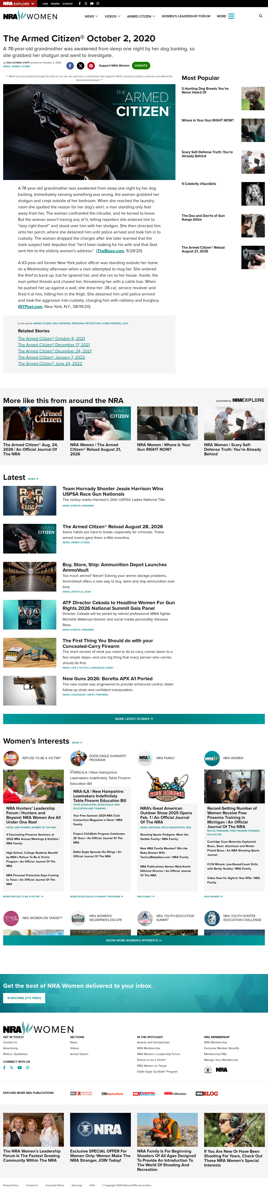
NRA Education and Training (96, 806)
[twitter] (80, 63)
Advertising (10, 1048)
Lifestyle (77, 592)
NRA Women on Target (152, 1066)
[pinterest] (91, 63)
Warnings (77, 1185)
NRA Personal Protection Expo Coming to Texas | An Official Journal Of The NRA (32, 879)
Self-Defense (62, 323)
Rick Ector (214, 834)
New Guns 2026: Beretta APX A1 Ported (108, 678)
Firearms (88, 506)
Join (45, 4)
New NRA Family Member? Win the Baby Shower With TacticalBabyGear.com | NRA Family (164, 852)
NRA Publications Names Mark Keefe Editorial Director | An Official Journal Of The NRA (165, 871)
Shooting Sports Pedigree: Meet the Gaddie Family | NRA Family (164, 836)
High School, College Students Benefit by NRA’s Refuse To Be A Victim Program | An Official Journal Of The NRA (32, 859)
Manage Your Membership (221, 1060)
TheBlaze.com (110, 251)
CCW (125, 323)
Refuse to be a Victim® (151, 1060)
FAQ (92, 1185)
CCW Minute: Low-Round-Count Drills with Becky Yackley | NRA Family (232, 866)
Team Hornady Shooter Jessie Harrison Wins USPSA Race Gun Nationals (113, 491)
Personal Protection (86, 323)
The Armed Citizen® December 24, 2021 (54, 351)
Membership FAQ (215, 1054)
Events (75, 506)
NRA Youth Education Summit (175, 917)
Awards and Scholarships (153, 1042)
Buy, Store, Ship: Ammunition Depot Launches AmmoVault (115, 567)
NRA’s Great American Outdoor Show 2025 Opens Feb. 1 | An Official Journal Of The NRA (166, 815)
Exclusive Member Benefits (221, 1048)
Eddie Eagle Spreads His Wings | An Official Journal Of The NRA (97, 854)
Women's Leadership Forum (186, 16)
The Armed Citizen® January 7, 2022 (51, 357)
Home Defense (111, 323)
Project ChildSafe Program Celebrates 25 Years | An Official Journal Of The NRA (99, 838)
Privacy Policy (10, 1185)
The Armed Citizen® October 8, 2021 (51, 338)
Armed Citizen (139, 16)
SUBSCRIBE (24, 998)
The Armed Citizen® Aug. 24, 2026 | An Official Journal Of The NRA (30, 449)
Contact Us (10, 1042)
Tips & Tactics (80, 668)
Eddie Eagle (105, 805)
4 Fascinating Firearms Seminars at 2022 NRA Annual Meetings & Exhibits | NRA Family (33, 839)
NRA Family (165, 758)
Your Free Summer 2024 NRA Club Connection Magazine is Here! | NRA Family (97, 820)
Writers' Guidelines (15, 1054)
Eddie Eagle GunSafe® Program (108, 758)
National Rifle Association (167, 827)
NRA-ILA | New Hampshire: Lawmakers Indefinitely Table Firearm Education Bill (99, 796)
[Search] (261, 16)
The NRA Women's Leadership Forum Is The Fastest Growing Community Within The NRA (32, 1155)
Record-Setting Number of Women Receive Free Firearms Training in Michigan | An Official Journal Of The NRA (232, 817)
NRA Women (233, 758)
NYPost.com (30, 306)
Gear (87, 592)
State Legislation (84, 805)
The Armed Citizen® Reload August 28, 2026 (113, 526)
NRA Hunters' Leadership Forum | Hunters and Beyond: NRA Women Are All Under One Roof (33, 815)
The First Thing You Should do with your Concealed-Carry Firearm (108, 643)
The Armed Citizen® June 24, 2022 (50, 363)
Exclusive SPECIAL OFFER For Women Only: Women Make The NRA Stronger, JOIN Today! (100, 1155)
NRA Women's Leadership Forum (158, 1054)
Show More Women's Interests (156, 940)
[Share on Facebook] (70, 63)
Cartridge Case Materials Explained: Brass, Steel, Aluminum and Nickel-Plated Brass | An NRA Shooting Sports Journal (233, 848)
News (89, 16)
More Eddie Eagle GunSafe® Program (95, 896)
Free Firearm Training (245, 831)
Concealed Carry (102, 668)
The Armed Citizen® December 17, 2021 (54, 345)
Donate (68, 4)
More (31, 479)
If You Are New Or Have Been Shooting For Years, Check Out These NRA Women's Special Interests (233, 1158)
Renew (55, 4)
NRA (188, 827)
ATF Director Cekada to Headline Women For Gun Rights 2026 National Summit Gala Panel (119, 605)
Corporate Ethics (54, 1185)
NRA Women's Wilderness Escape (105, 917)
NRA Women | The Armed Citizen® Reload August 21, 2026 (95, 449)
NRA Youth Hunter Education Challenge (242, 917)
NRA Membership (148, 1048)
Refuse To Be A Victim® (41, 758)
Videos (111, 16)
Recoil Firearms (218, 831)
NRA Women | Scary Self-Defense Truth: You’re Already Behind (232, 449)
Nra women (22, 827)
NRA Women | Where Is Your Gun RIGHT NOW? (163, 447)
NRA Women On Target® (42, 918)
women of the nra (43, 827)
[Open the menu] (231, 15)
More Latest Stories (151, 718)
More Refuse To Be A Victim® (21, 896)
